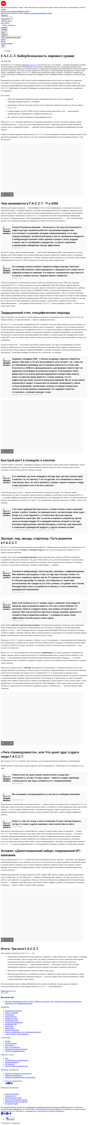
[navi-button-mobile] (3, 46)
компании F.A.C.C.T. (29, 65)
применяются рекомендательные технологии (43, 1107)
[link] (4, 34)
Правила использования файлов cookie (38, 13)
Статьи (7, 50)
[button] (3, 39)
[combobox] (10, 1118)
